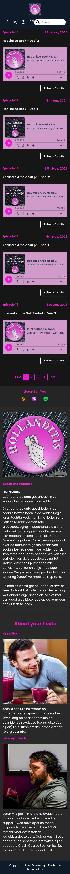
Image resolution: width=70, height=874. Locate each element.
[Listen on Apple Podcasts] (34, 399)
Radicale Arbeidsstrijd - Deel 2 (26, 177)
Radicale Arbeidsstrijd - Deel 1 (26, 245)
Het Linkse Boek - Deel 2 (21, 41)
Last (52, 377)
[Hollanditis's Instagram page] (21, 22)
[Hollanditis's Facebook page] (7, 22)
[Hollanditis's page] (29, 22)
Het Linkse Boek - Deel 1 (20, 109)
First (18, 377)
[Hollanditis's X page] (13, 22)
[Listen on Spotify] (45, 399)
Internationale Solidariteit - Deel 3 (29, 313)
